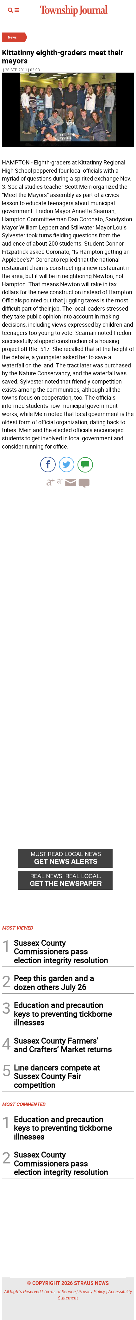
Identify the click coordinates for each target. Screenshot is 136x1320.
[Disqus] (68, 580)
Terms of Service (60, 1291)
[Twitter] (66, 464)
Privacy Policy (91, 1291)
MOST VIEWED (17, 928)
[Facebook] (48, 464)
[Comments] (85, 464)
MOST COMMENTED (23, 1104)
